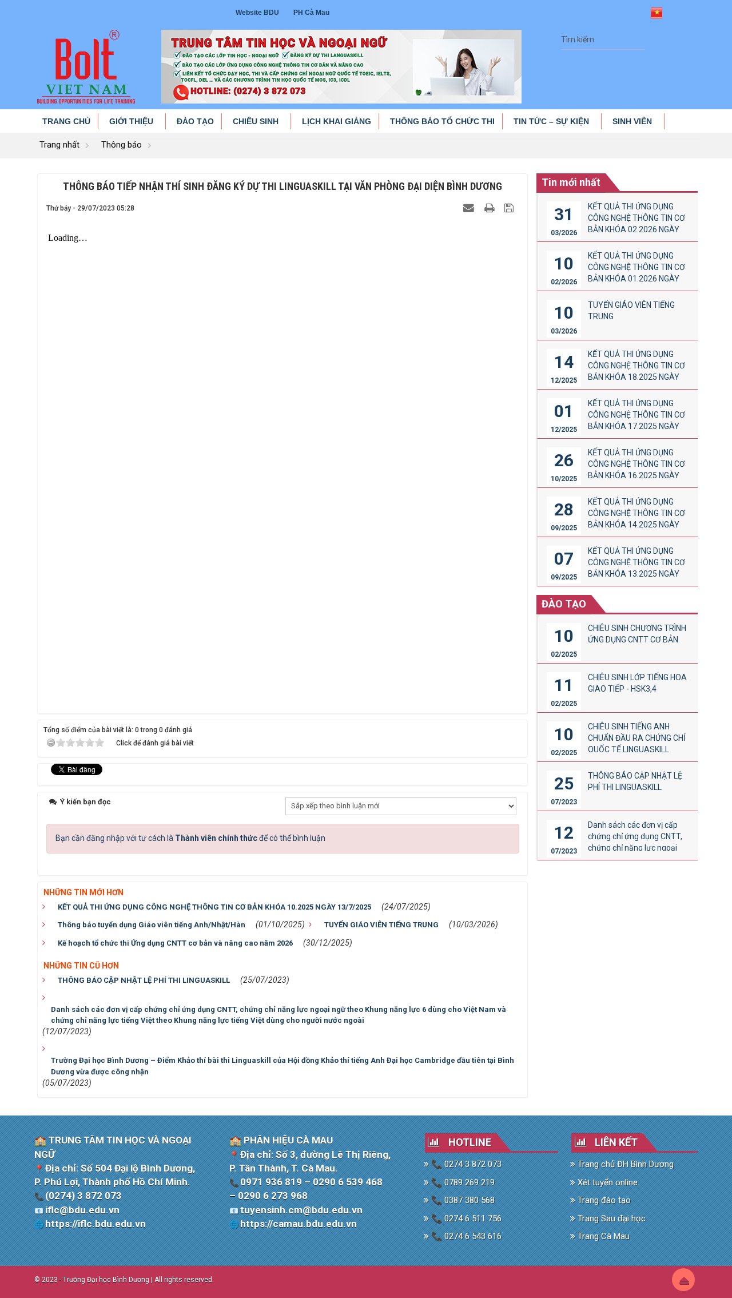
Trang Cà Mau (602, 1236)
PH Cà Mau (311, 13)
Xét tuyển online (606, 1182)
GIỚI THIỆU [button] (132, 121)
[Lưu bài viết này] (510, 207)
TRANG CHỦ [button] (66, 121)
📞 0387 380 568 (462, 1200)
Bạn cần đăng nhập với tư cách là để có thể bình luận (190, 838)
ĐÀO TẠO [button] (195, 121)
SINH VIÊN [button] (633, 121)
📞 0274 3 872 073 (465, 1164)
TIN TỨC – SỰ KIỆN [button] (552, 121)
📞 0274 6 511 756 (465, 1218)
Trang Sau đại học (610, 1218)
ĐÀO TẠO (564, 604)
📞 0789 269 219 (462, 1182)
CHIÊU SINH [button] (257, 121)
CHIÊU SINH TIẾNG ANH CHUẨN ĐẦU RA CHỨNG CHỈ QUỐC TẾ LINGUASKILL (637, 738)
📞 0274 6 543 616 (465, 1236)
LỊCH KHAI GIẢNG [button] (336, 121)
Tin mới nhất (571, 182)
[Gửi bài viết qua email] (470, 207)
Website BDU (257, 13)
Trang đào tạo (603, 1200)
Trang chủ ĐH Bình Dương (624, 1164)
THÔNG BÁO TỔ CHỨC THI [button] (442, 121)
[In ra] (490, 207)
